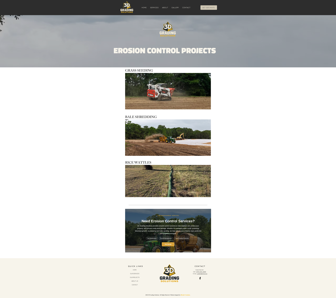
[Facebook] (200, 278)
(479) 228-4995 (201, 272)
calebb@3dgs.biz (202, 273)
